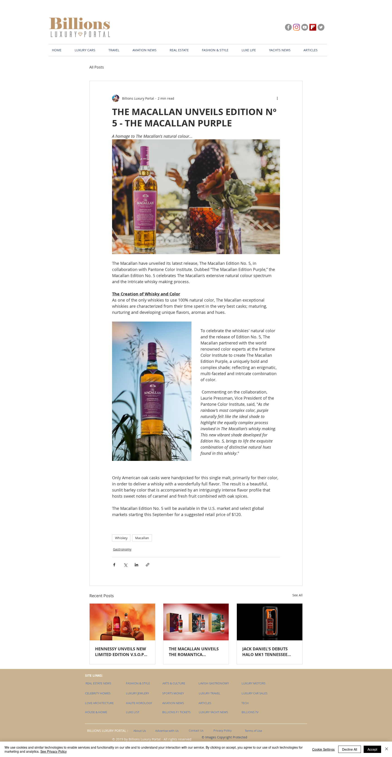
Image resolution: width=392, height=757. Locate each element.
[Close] (386, 749)
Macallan (142, 538)
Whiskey (121, 538)
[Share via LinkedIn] (136, 565)
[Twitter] (321, 27)
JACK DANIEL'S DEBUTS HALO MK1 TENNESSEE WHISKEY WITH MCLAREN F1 (267, 651)
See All (297, 595)
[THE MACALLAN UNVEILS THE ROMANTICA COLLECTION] (196, 622)
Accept (372, 749)
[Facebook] (288, 27)
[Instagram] (296, 27)
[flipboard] (312, 27)
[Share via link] (147, 565)
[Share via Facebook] (114, 565)
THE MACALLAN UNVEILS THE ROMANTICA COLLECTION (194, 651)
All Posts (96, 67)
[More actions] (277, 98)
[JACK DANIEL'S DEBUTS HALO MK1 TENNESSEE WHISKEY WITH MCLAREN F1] (269, 622)
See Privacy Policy (53, 751)
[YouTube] (304, 27)
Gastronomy (122, 549)
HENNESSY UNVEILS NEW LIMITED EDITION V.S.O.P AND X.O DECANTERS (120, 651)
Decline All (349, 749)
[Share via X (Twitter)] (125, 565)
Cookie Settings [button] (323, 749)
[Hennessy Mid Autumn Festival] (122, 622)
